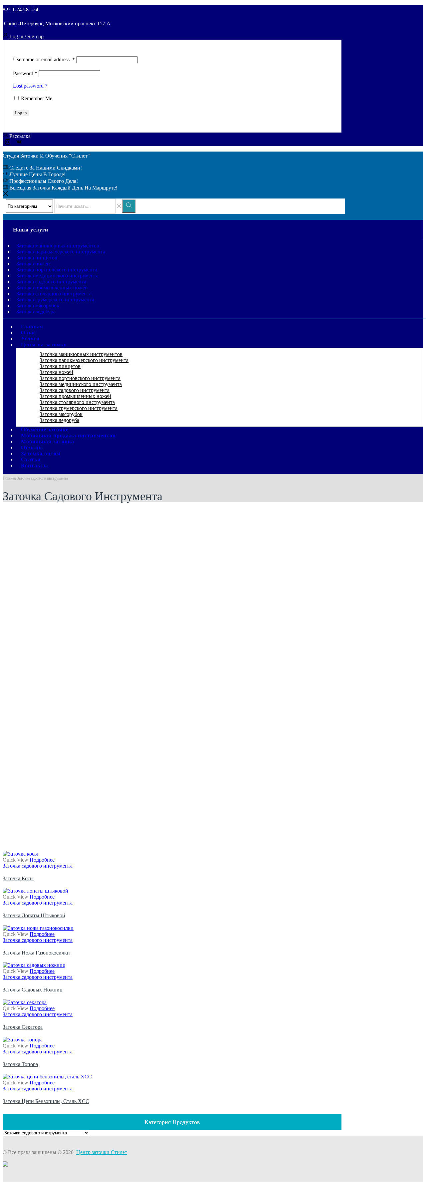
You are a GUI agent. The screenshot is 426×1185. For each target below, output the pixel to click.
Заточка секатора (23, 1027)
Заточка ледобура (36, 311)
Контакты (34, 465)
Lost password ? (30, 86)
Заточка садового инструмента (51, 281)
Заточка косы (18, 878)
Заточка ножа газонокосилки (36, 953)
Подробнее (42, 860)
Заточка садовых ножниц (33, 989)
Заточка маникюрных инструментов (57, 245)
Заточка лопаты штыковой (34, 915)
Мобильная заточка (47, 441)
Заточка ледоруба (59, 420)
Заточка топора (20, 1064)
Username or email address (44, 59)
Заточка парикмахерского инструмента (60, 251)
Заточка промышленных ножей (52, 287)
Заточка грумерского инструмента (55, 299)
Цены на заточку (44, 344)
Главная (9, 478)
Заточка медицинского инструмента (57, 275)
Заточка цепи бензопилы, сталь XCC (46, 1101)
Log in (21, 112)
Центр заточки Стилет (101, 1152)
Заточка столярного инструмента (54, 293)
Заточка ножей (33, 263)
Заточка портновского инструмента (56, 269)
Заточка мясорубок (37, 305)
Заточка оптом (41, 453)
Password (25, 73)
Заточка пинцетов (36, 257)
